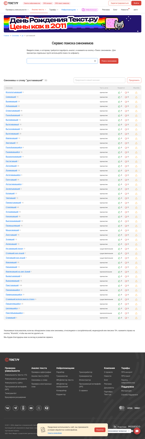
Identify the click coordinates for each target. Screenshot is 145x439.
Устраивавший (12, 212)
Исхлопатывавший (14, 92)
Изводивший (11, 262)
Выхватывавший (13, 276)
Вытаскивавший (13, 129)
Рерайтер (60, 372)
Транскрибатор (85, 372)
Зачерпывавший (13, 189)
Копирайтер (61, 390)
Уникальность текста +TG (16, 375)
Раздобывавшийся (14, 147)
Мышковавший (12, 230)
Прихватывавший (13, 203)
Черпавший (11, 198)
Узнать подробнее (55, 433)
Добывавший (11, 106)
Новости (107, 376)
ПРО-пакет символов (62, 3)
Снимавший (11, 97)
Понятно (100, 429)
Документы (109, 388)
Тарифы (52, 10)
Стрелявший (11, 207)
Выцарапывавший (13, 157)
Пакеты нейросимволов (32, 3)
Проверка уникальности (16, 10)
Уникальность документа (16, 379)
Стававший (10, 318)
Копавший (10, 193)
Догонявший (11, 166)
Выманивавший (12, 281)
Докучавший (11, 235)
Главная (6, 35)
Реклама (106, 10)
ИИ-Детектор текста (64, 380)
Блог (115, 10)
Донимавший (11, 170)
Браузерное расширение (15, 397)
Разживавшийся (13, 152)
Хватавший (10, 143)
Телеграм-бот (11, 393)
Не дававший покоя (14, 248)
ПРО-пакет (125, 376)
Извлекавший (12, 138)
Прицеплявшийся (13, 304)
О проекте (108, 372)
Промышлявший (13, 226)
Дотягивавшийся (13, 175)
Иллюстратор (85, 380)
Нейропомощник (68, 10)
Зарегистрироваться (120, 3)
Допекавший (11, 244)
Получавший (11, 180)
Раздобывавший (13, 115)
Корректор (61, 394)
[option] (72, 23)
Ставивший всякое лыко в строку (20, 299)
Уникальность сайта (13, 383)
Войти (136, 3)
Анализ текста (38, 10)
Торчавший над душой (15, 258)
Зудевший (10, 239)
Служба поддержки (129, 395)
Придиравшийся (13, 290)
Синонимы (15, 35)
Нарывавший (11, 267)
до (22, 35)
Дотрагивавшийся (14, 184)
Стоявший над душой (15, 253)
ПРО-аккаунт (47, 3)
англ (136, 10)
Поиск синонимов (109, 61)
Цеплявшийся (12, 308)
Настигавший (11, 161)
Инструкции (126, 391)
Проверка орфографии (41, 372)
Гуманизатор (62, 376)
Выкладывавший (13, 221)
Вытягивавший (12, 134)
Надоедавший (12, 216)
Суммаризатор (85, 376)
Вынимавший (11, 101)
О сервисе (83, 390)
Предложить (134, 80)
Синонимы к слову (39, 380)
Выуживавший (12, 120)
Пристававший (12, 285)
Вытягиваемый (12, 124)
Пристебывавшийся (14, 313)
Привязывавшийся (14, 294)
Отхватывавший (13, 111)
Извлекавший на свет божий (18, 271)
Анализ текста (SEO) (40, 376)
